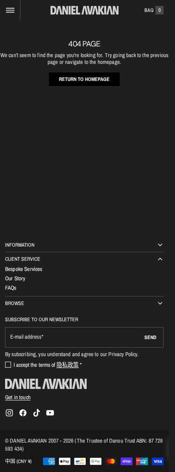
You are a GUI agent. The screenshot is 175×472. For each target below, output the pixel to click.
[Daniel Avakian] (46, 384)
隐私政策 (67, 364)
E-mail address (25, 336)
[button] (10, 10)
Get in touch (18, 397)
